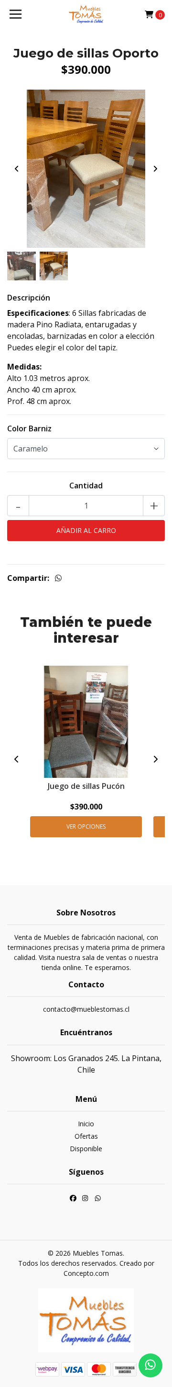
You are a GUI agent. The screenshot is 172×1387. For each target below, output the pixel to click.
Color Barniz (29, 428)
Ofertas (86, 1136)
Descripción (28, 297)
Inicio (86, 1123)
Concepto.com (86, 1273)
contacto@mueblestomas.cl (86, 1009)
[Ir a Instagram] (85, 1199)
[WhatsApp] (98, 1199)
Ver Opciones (86, 826)
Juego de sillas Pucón (86, 786)
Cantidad (86, 485)
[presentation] (16, 168)
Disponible (86, 1148)
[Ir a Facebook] (73, 1199)
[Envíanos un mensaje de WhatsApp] (150, 1365)
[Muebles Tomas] (86, 14)
